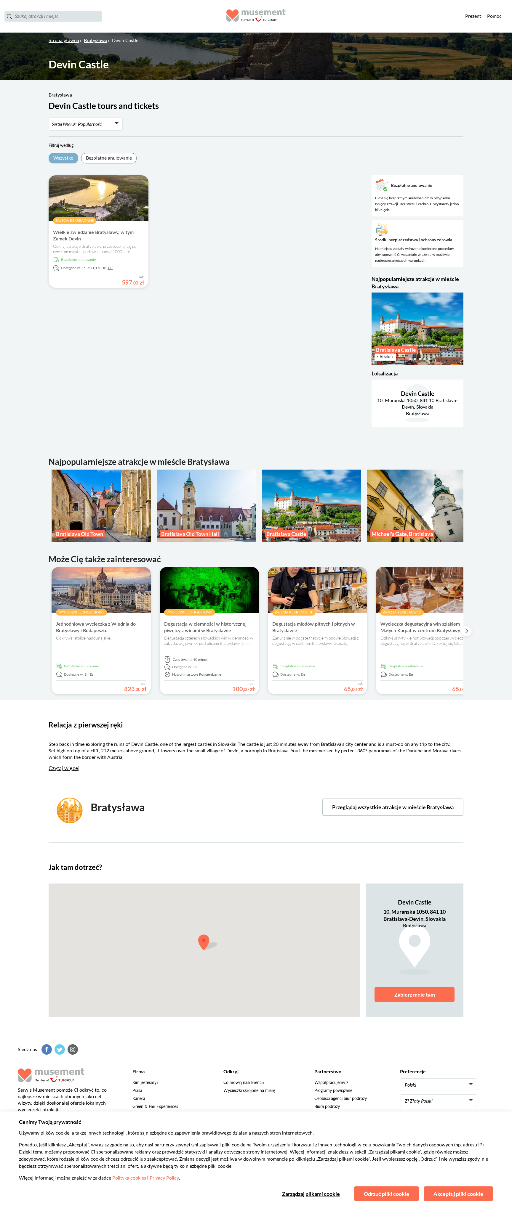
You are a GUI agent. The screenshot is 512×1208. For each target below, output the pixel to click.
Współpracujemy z (331, 1083)
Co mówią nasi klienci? (243, 1083)
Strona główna (64, 40)
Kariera (138, 1099)
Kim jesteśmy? (145, 1083)
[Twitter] (59, 1049)
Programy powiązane (333, 1091)
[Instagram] (72, 1049)
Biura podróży (327, 1107)
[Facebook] (46, 1049)
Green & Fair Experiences (155, 1107)
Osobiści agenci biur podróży (340, 1099)
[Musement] (256, 16)
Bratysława (95, 40)
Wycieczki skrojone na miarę (249, 1091)
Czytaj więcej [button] (64, 768)
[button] (376, 328)
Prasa (137, 1091)
